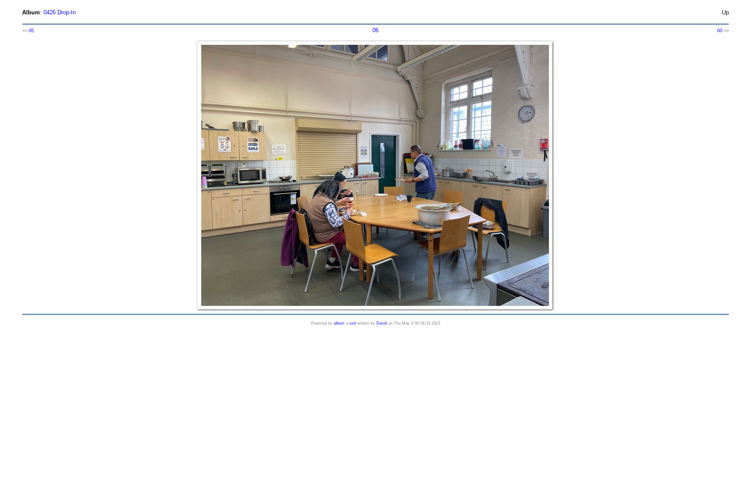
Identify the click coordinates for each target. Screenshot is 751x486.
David (381, 323)
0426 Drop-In (59, 12)
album (339, 323)
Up (725, 12)
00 (719, 30)
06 (375, 30)
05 (31, 30)
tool (352, 323)
